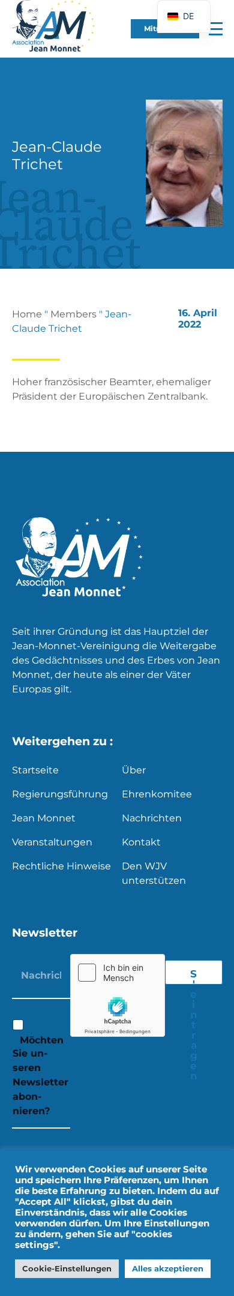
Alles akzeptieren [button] (167, 1268)
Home (27, 314)
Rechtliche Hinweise (61, 866)
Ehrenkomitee (157, 794)
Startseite (35, 770)
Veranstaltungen (52, 842)
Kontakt (141, 842)
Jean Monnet (44, 818)
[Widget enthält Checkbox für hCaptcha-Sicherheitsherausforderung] (117, 995)
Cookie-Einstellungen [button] (67, 1268)
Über (134, 770)
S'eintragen (193, 976)
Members (73, 314)
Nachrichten (152, 818)
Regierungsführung (60, 794)
